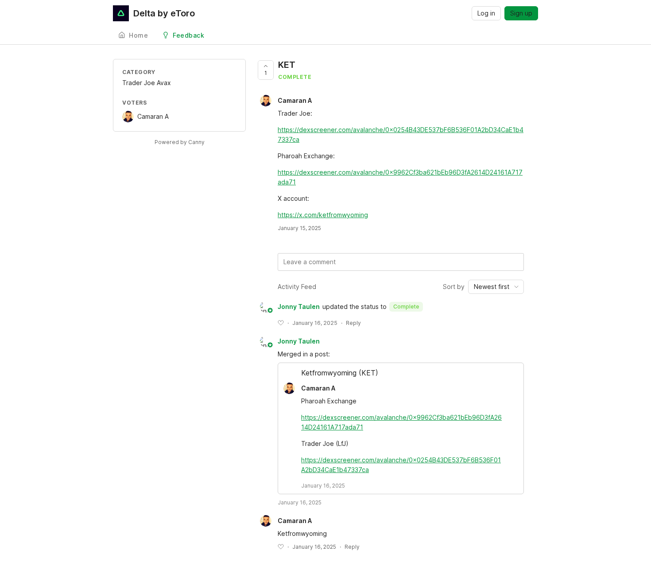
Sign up (521, 13)
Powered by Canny (180, 142)
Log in (486, 13)
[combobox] (496, 287)
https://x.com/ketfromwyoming (323, 215)
